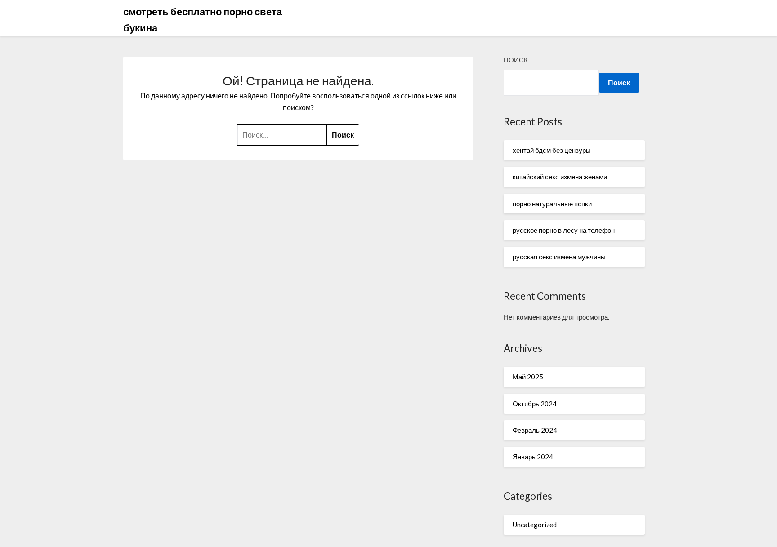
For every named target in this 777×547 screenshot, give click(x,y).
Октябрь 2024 (535, 404)
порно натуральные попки (552, 204)
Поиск (516, 60)
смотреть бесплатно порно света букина (202, 19)
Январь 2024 (533, 457)
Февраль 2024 (535, 430)
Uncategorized (535, 524)
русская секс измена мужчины (559, 257)
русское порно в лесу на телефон (564, 230)
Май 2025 (528, 377)
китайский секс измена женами (560, 177)
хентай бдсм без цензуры (552, 150)
